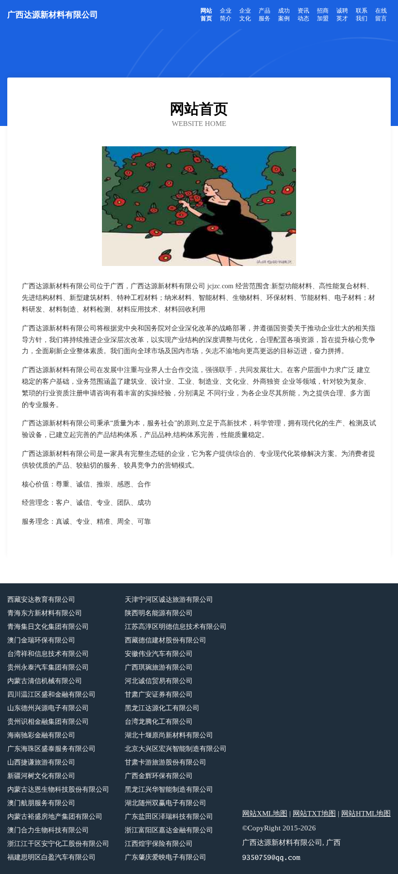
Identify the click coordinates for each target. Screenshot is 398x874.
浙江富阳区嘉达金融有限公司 (169, 830)
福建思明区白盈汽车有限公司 (51, 857)
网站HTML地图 (366, 813)
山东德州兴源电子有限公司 (48, 708)
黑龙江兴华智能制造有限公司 (169, 789)
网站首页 (206, 14)
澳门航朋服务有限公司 (41, 803)
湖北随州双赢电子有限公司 (165, 803)
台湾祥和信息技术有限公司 (48, 653)
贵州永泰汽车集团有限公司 (48, 667)
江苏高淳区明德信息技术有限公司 (176, 626)
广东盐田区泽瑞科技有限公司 (169, 816)
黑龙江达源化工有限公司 (162, 708)
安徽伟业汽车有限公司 (159, 653)
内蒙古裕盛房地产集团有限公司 (54, 816)
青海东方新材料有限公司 (44, 613)
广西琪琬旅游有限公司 (159, 667)
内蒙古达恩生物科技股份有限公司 (58, 789)
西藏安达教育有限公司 (41, 599)
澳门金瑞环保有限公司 (41, 640)
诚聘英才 (342, 14)
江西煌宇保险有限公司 (159, 843)
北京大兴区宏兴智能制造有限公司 (176, 748)
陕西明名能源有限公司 (159, 613)
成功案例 (284, 14)
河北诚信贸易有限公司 (159, 681)
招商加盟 (323, 14)
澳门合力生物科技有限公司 (48, 830)
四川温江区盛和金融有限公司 (51, 694)
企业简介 (226, 14)
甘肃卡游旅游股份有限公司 (165, 762)
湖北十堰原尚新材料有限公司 (169, 735)
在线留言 (381, 14)
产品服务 (264, 14)
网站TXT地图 (314, 813)
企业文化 (245, 14)
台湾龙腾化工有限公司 (159, 721)
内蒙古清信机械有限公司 (44, 681)
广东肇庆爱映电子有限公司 (165, 857)
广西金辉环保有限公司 (159, 776)
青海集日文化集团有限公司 (48, 626)
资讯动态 (303, 14)
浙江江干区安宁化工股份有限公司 (58, 843)
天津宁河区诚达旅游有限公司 (169, 599)
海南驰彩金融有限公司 (41, 735)
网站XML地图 (264, 813)
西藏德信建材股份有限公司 (165, 640)
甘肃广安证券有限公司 (159, 694)
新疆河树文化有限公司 (41, 776)
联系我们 (361, 14)
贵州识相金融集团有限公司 (48, 721)
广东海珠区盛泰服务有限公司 (51, 748)
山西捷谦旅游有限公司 (41, 762)
